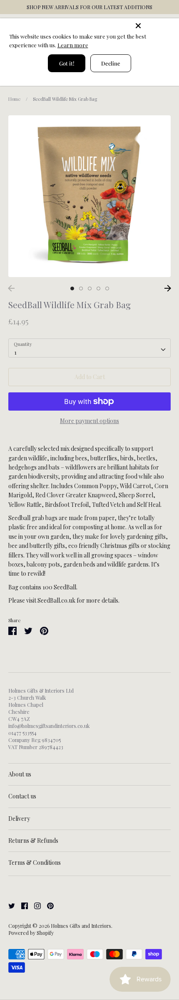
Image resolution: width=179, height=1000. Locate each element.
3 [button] (90, 288)
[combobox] (89, 348)
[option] (89, 196)
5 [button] (107, 288)
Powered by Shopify (31, 932)
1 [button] (72, 288)
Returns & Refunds (33, 840)
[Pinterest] (47, 905)
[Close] (155, 26)
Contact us (22, 796)
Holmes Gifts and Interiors (81, 925)
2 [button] (81, 288)
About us (19, 774)
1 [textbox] (15, 352)
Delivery (19, 818)
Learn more (72, 45)
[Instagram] (34, 905)
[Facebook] (21, 905)
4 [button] (98, 288)
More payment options (89, 421)
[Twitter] (8, 905)
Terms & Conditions (34, 862)
